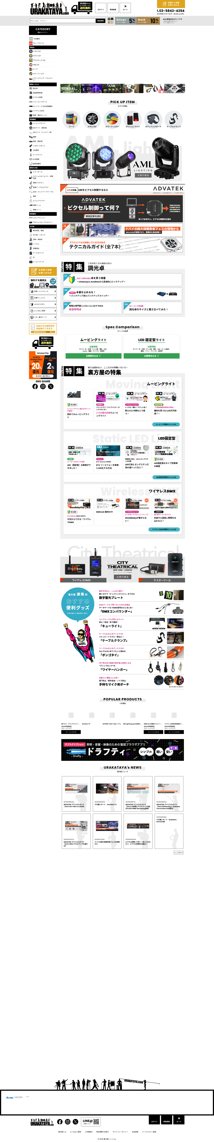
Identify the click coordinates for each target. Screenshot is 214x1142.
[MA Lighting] (107, 1102)
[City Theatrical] (169, 1092)
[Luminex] (80, 1102)
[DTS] (54, 1097)
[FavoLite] (125, 1097)
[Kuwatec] (9, 1102)
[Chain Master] (125, 1092)
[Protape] (18, 1107)
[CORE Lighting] (9, 1097)
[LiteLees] (36, 1102)
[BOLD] (71, 1092)
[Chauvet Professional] (151, 1092)
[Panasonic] (187, 1102)
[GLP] (142, 1097)
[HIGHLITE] (187, 1097)
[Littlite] (45, 1102)
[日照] (151, 1102)
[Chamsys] (133, 1092)
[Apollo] (36, 1092)
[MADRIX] (89, 1102)
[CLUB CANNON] (187, 1092)
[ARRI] (45, 1092)
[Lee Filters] (18, 1102)
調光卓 (96, 268)
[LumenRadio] (71, 1102)
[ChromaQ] (160, 1092)
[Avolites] (63, 1092)
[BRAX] (89, 1092)
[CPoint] (18, 1097)
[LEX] (27, 1102)
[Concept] (196, 1092)
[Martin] (116, 1102)
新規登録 (113, 9)
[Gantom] (133, 1097)
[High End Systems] (178, 1097)
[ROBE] (36, 1107)
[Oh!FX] (169, 1102)
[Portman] (9, 1107)
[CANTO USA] (107, 1092)
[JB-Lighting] (204, 1097)
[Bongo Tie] (80, 1092)
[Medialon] (133, 1102)
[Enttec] (107, 1097)
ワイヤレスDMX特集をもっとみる (164, 529)
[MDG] (125, 1102)
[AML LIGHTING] (27, 1092)
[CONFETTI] (204, 1092)
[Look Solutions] (63, 1102)
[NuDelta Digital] (160, 1102)
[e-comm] (71, 1097)
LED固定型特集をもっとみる (166, 477)
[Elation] (89, 1097)
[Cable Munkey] (98, 1092)
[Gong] (160, 1097)
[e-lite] (98, 1097)
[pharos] (204, 1102)
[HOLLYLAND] (196, 1097)
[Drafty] (45, 1097)
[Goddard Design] (151, 1097)
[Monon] (142, 1102)
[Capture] (116, 1092)
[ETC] (116, 1097)
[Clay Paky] (178, 1092)
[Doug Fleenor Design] (36, 1097)
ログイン (101, 9)
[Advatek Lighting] (18, 1092)
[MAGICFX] (98, 1102)
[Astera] (54, 1092)
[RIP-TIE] (27, 1107)
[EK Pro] (80, 1097)
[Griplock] (169, 1097)
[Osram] (178, 1102)
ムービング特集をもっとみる (166, 424)
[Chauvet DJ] (142, 1092)
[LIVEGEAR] (54, 1102)
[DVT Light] (63, 1097)
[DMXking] (27, 1097)
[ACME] (9, 1092)
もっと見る (177, 853)
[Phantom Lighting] (195, 1102)
